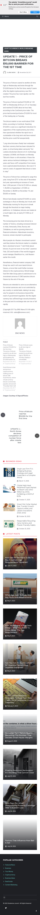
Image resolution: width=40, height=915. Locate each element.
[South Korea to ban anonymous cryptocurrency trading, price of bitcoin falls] (11, 378)
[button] (37, 16)
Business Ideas (10, 878)
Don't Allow (23, 12)
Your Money (9, 871)
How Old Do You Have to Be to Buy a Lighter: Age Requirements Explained (19, 560)
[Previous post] (3, 415)
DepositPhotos (23, 396)
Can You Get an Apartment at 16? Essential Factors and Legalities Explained (18, 665)
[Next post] (37, 436)
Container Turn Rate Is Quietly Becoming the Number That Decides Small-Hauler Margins (19, 735)
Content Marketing (11, 885)
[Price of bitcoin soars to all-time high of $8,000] (27, 354)
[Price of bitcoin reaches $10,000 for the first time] (11, 354)
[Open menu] (4, 897)
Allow (35, 12)
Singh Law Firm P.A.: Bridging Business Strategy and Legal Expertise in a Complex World (26, 473)
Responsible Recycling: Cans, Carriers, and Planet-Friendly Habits (26, 523)
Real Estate (9, 881)
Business (8, 868)
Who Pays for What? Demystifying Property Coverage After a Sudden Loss (20, 805)
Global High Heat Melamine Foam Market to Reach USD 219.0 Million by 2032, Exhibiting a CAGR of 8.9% (26, 491)
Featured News (10, 865)
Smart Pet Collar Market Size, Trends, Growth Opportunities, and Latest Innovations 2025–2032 (27, 508)
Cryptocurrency (11, 48)
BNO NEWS (12, 72)
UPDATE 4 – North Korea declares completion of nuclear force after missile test (15, 436)
